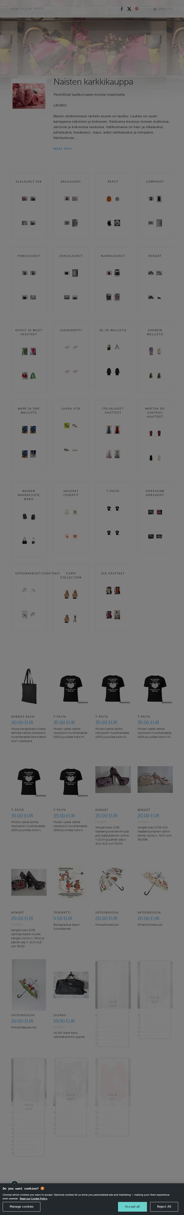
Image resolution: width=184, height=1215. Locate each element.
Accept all (132, 1206)
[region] (92, 1199)
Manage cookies (21, 1206)
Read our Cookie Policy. (34, 1198)
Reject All (164, 1206)
